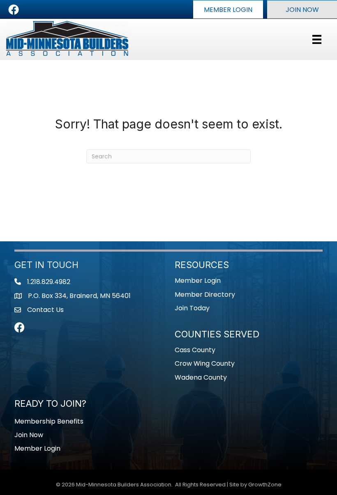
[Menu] (317, 39)
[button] (228, 9)
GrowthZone (265, 484)
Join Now (28, 435)
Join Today (192, 308)
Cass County (195, 350)
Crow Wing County (205, 363)
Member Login (198, 280)
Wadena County (201, 377)
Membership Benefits (48, 421)
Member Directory (205, 294)
